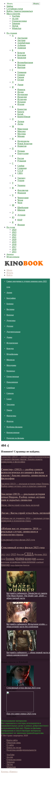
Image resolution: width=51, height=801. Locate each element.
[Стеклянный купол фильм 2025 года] (20, 685)
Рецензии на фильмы (15, 438)
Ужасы (9, 410)
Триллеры (11, 405)
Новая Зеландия (24, 143)
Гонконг (21, 75)
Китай (20, 114)
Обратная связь (14, 742)
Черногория (22, 197)
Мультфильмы (12, 354)
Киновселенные (13, 432)
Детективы (11, 321)
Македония (22, 129)
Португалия (22, 153)
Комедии (10, 349)
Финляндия (22, 190)
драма (19, 558)
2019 (14, 242)
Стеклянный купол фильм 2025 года (23, 547)
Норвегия (21, 146)
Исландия (22, 99)
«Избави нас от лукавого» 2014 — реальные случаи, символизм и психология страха (21, 531)
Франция (21, 193)
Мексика (21, 131)
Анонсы (10, 254)
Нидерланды (23, 141)
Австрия (21, 40)
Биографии (11, 298)
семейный (40, 562)
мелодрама (5, 562)
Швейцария (22, 207)
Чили (19, 202)
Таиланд (21, 178)
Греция (20, 77)
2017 (14, 247)
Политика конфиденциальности (21, 750)
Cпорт (9, 399)
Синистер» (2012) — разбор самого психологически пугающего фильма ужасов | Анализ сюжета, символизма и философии (24, 474)
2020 (14, 239)
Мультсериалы (13, 257)
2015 (14, 252)
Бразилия (21, 57)
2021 (14, 237)
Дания (20, 84)
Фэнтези (10, 421)
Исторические (12, 343)
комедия (30, 558)
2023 (14, 232)
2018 (14, 244)
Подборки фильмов (14, 427)
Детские (10, 326)
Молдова (21, 134)
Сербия (20, 166)
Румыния (21, 161)
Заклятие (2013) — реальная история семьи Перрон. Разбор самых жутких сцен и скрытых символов (23, 497)
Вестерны (10, 309)
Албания (21, 45)
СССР (20, 170)
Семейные (11, 388)
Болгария (21, 55)
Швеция (21, 210)
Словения (22, 168)
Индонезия (22, 94)
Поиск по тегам (14, 747)
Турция (20, 180)
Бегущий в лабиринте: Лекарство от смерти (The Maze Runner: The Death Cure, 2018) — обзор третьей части (27, 595)
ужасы (12, 565)
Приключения (12, 382)
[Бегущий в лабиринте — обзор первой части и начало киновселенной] (21, 650)
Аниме (9, 293)
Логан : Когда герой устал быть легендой (25, 513)
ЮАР (19, 220)
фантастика (19, 565)
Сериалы (10, 393)
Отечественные (13, 377)
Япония (21, 225)
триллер (5, 564)
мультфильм (15, 562)
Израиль (21, 89)
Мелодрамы (11, 365)
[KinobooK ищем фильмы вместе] (23, 265)
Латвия (20, 121)
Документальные (13, 332)
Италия (20, 104)
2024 (14, 229)
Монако (21, 136)
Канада (20, 111)
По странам (12, 33)
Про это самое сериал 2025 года (21, 714)
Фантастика (11, 416)
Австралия (22, 38)
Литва (20, 124)
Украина (21, 185)
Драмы (9, 337)
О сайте (10, 745)
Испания (21, 102)
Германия (21, 72)
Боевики (10, 304)
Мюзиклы (11, 360)
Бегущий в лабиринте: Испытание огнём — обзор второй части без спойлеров (27, 625)
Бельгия (21, 52)
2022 (14, 234)
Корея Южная (23, 116)
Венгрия (21, 65)
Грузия (20, 80)
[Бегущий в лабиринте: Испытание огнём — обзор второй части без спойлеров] (21, 621)
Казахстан (22, 109)
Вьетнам (21, 67)
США (20, 173)
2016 (14, 249)
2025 (13, 554)
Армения (21, 48)
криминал (40, 559)
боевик (10, 558)
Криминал (11, 371)
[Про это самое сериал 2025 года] (20, 711)
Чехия (20, 200)
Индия (20, 92)
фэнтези (26, 565)
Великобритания (25, 62)
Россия (20, 158)
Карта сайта (12, 740)
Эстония (21, 215)
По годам (11, 227)
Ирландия (22, 97)
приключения (28, 562)
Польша (21, 151)
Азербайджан (23, 43)
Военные (10, 315)
